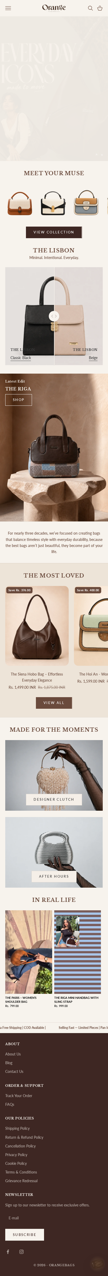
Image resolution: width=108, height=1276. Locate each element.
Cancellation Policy (20, 1146)
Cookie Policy (16, 1163)
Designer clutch (54, 799)
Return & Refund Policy (24, 1137)
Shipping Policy (17, 1128)
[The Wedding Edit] (97, 1266)
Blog (8, 1062)
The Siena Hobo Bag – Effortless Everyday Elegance (37, 677)
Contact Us (14, 1071)
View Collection (54, 232)
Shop (18, 400)
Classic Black (20, 357)
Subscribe (24, 1235)
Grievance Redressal (21, 1181)
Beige (93, 357)
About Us (13, 1054)
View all (54, 703)
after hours (54, 876)
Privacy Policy (16, 1154)
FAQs (9, 1104)
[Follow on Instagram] (21, 1251)
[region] (54, 88)
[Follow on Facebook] (7, 1251)
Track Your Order (18, 1095)
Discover (54, 138)
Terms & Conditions (21, 1172)
